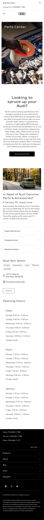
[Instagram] (11, 486)
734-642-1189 (16, 436)
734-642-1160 (18, 7)
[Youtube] (17, 486)
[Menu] (4, 14)
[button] (22, 453)
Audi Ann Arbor (9, 3)
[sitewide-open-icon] (40, 3)
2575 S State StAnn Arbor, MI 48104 (14, 275)
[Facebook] (6, 486)
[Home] (22, 14)
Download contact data (15, 282)
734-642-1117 (14, 440)
